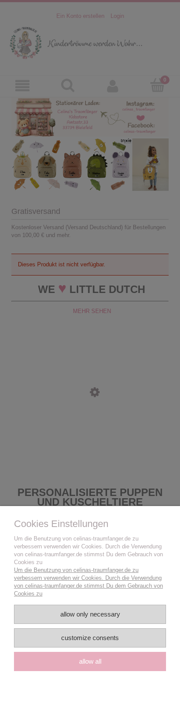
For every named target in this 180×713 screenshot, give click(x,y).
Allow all (90, 661)
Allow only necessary (90, 614)
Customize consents (90, 637)
